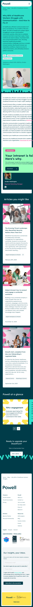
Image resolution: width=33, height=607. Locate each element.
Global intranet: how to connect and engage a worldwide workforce (16, 292)
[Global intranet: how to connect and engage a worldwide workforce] (16, 276)
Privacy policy (17, 533)
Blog (9, 8)
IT (23, 254)
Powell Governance (8, 500)
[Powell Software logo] (6, 4)
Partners (5, 513)
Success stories (22, 521)
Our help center (21, 504)
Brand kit (20, 509)
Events (19, 523)
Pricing (4, 502)
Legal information (7, 533)
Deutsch (16, 529)
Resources (20, 513)
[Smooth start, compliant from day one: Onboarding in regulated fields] (16, 337)
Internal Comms (7, 58)
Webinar (20, 526)
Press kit (20, 507)
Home (4, 8)
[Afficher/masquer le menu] (29, 4)
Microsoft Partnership (8, 518)
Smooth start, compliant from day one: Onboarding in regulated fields (15, 354)
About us (20, 497)
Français (10, 529)
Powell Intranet (7, 497)
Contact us (20, 500)
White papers (21, 516)
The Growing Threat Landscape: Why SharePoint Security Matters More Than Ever (16, 230)
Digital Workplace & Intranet (15, 55)
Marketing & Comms (21, 378)
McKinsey (30, 120)
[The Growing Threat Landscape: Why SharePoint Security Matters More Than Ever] (16, 214)
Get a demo (15, 453)
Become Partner (7, 516)
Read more (16, 602)
